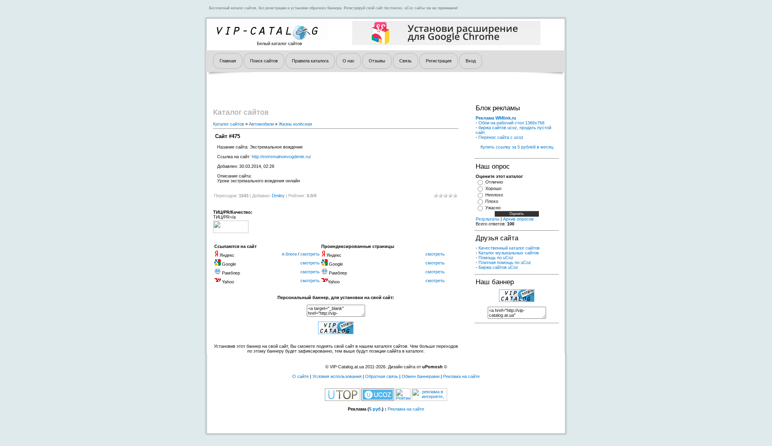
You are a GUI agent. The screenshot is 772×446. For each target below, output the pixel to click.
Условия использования (336, 376)
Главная (228, 60)
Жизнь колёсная (295, 124)
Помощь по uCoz (495, 257)
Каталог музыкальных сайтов (508, 252)
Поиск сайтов (264, 60)
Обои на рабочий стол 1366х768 (511, 122)
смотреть (310, 254)
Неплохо (494, 194)
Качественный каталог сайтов (509, 248)
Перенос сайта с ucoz (501, 137)
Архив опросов (518, 219)
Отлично (494, 182)
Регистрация (439, 60)
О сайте (300, 376)
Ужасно (493, 207)
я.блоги (289, 254)
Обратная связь (381, 376)
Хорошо (493, 188)
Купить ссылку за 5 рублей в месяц (516, 147)
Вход (471, 60)
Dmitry (278, 195)
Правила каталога (310, 60)
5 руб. (375, 409)
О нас (349, 60)
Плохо (491, 201)
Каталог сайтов (228, 124)
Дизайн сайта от (415, 366)
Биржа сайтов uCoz (498, 267)
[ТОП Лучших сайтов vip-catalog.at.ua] (335, 332)
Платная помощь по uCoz (504, 262)
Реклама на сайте (461, 376)
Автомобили (261, 124)
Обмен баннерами (420, 376)
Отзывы (377, 60)
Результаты (487, 219)
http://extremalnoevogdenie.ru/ (281, 156)
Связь (405, 60)
